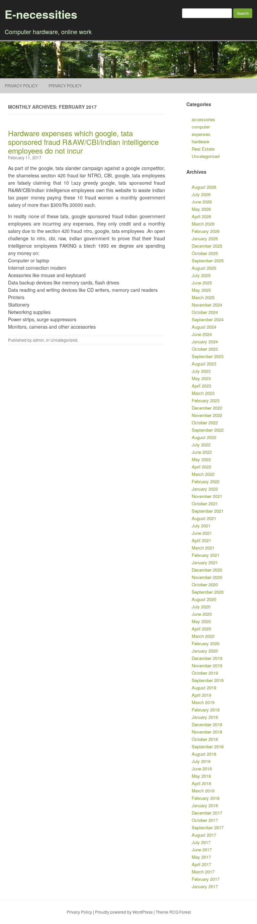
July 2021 (201, 525)
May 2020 (201, 621)
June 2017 (202, 849)
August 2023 (204, 363)
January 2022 (205, 489)
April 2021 (201, 540)
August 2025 (204, 268)
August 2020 (204, 599)
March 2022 (203, 474)
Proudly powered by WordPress (124, 912)
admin (38, 340)
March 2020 (203, 636)
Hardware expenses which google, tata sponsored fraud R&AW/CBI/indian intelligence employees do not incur (83, 142)
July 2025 (201, 275)
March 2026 (203, 224)
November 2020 (207, 577)
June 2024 (202, 334)
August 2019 (204, 687)
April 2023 (201, 386)
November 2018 (207, 732)
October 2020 (205, 584)
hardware (200, 141)
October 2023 (205, 349)
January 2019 (205, 717)
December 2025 (207, 246)
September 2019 (208, 680)
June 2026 (202, 201)
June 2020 (202, 614)
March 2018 (203, 790)
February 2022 (206, 481)
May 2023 (201, 378)
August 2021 (204, 518)
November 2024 (207, 305)
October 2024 (205, 312)
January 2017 (205, 886)
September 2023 (208, 356)
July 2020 (201, 606)
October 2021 (205, 503)
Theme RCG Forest (173, 912)
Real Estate (203, 149)
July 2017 (201, 842)
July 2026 (201, 194)
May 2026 (201, 209)
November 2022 (207, 415)
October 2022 (205, 422)
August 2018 (204, 754)
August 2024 (204, 327)
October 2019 (205, 673)
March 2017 (203, 871)
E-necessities (41, 14)
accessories (203, 119)
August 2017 (204, 835)
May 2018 (201, 776)
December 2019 (207, 658)
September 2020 (208, 592)
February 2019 (206, 709)
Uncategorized (64, 340)
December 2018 (207, 724)
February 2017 (206, 879)
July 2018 (201, 761)
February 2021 (206, 555)
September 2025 (208, 260)
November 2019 (207, 665)
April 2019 (201, 695)
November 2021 (207, 496)
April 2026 (201, 216)
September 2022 (208, 430)
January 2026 (205, 238)
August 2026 (204, 187)
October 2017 (205, 820)
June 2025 (202, 282)
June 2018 (202, 768)
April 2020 (201, 628)
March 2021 (203, 547)
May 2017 (201, 857)
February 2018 (206, 798)
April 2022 (201, 467)
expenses (201, 134)
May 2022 (201, 459)
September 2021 (208, 511)
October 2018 (205, 739)
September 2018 (208, 746)
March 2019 (203, 702)
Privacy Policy (21, 85)
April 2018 (201, 783)
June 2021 (202, 533)
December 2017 (207, 813)
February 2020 (206, 643)
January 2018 (205, 805)
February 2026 (206, 231)
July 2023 (201, 371)
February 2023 (206, 400)
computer (201, 126)
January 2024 (205, 341)
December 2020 (207, 570)
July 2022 (201, 444)
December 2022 (207, 408)
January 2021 (205, 562)
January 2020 (205, 651)
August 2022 (204, 437)
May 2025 (201, 290)
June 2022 (202, 452)
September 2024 (208, 319)
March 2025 (203, 297)
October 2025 (205, 253)
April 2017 (201, 864)
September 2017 (208, 827)
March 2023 (203, 393)
